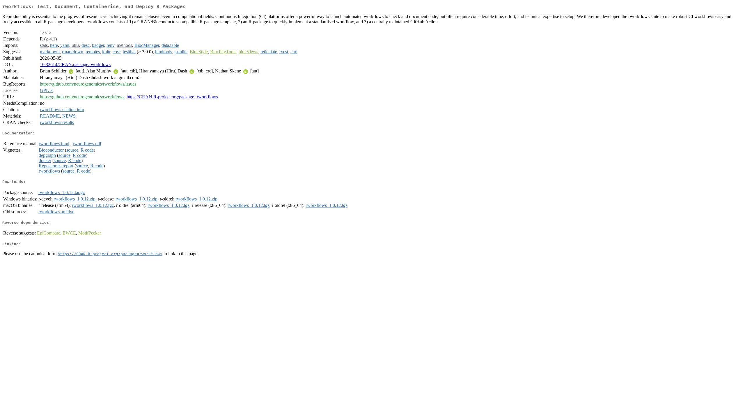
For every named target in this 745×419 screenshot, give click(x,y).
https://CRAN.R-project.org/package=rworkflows (172, 96)
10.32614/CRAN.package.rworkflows (75, 64)
